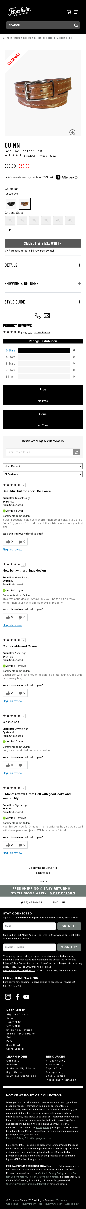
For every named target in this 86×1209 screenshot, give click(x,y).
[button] (72, 132)
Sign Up (69, 926)
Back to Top (43, 873)
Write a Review (47, 155)
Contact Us (14, 1022)
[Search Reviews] (76, 452)
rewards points (44, 251)
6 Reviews (29, 155)
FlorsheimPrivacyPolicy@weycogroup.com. (29, 1138)
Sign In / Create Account (17, 1016)
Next (43, 881)
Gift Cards (13, 1026)
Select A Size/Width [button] (43, 243)
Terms (68, 959)
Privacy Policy (10, 963)
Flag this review (12, 549)
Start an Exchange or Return (20, 1035)
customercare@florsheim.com (19, 970)
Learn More (12, 985)
